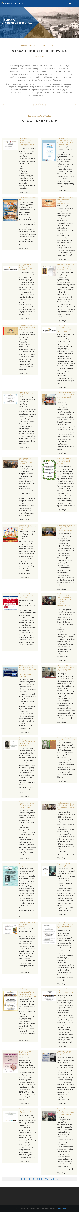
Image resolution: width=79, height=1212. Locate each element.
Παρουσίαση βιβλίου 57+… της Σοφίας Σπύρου (66, 865)
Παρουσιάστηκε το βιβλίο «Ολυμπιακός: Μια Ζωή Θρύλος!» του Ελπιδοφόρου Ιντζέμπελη (66, 528)
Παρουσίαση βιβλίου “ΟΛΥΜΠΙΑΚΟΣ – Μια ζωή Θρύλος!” (26, 596)
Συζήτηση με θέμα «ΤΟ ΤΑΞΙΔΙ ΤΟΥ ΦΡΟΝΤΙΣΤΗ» (27, 1053)
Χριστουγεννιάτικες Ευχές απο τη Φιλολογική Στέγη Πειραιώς (27, 527)
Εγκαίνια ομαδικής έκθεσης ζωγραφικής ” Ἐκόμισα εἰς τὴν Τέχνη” (65, 991)
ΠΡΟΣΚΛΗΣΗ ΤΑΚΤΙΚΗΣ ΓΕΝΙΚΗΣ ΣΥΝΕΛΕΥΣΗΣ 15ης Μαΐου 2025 (65, 925)
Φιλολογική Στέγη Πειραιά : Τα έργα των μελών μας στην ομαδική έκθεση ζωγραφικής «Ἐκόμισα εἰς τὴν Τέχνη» (27, 992)
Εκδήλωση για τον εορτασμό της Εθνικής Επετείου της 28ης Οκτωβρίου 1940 (26, 804)
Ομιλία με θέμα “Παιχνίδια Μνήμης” (26, 393)
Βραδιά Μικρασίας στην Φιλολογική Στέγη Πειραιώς (27, 924)
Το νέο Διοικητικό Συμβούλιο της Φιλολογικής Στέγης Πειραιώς (25, 267)
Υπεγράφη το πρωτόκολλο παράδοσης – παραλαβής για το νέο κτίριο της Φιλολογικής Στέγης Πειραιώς (66, 396)
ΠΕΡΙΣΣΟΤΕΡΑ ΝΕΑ (39, 1179)
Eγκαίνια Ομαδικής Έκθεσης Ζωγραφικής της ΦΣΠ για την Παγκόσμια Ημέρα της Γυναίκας (66, 1111)
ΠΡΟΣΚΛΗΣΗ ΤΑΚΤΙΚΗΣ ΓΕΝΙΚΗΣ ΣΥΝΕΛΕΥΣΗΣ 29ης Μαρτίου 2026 (65, 328)
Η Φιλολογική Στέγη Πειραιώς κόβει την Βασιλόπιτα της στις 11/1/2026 (64, 461)
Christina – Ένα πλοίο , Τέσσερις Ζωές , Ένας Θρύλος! (65, 1053)
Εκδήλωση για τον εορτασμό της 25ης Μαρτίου (25, 1111)
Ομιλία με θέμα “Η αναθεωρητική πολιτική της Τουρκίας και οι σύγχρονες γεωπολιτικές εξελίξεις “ (27, 142)
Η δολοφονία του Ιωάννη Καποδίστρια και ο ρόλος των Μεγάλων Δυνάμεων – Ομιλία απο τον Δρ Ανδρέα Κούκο (27, 741)
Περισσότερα (23, 192)
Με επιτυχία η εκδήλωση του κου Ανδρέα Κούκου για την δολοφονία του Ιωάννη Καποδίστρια (65, 668)
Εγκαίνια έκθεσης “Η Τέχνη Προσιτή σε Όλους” (66, 739)
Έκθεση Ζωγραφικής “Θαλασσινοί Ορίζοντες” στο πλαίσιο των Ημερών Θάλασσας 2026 (65, 141)
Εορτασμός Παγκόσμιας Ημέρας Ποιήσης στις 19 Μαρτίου (27, 327)
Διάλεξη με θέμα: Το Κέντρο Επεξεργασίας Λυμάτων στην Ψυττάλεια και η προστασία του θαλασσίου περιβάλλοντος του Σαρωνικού (27, 671)
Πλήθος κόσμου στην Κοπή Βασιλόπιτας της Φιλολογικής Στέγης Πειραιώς (26, 461)
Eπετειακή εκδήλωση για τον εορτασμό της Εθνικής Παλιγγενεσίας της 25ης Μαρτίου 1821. (65, 267)
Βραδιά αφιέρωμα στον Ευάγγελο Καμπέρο (26, 865)
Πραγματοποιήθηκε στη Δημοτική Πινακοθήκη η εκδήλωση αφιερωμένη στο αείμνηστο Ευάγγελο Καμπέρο (65, 805)
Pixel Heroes (61, 1208)
